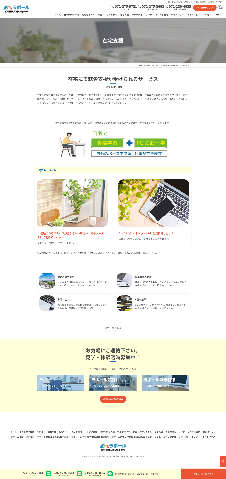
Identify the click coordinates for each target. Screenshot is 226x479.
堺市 (107, 327)
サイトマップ (208, 436)
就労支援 (116, 327)
